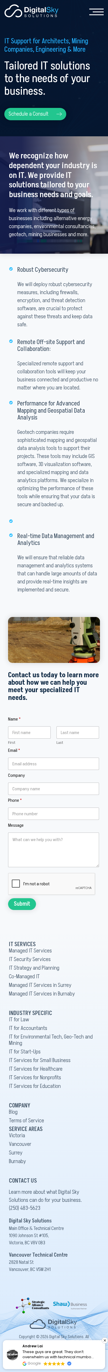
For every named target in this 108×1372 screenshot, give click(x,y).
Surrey (15, 1153)
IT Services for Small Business (40, 1060)
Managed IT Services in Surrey (40, 985)
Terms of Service (26, 1120)
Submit (22, 904)
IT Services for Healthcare (35, 1069)
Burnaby (17, 1161)
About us (62, 25)
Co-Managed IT (24, 976)
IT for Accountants (28, 1028)
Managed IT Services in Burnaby (42, 994)
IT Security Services (30, 959)
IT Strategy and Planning (34, 968)
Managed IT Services (30, 951)
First (11, 742)
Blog (13, 1112)
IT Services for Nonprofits (35, 1077)
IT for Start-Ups (25, 1052)
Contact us (64, 37)
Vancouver (20, 1144)
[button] (35, 114)
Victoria (17, 1135)
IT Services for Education (35, 1086)
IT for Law (19, 1019)
